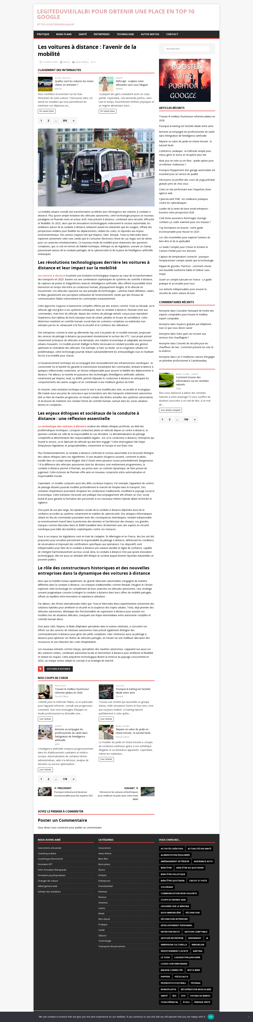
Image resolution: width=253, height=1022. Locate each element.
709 (186, 419)
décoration (193, 912)
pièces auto (181, 976)
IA (207, 938)
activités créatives (172, 848)
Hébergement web (47, 886)
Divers (101, 869)
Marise (66, 61)
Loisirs (120, 686)
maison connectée (172, 970)
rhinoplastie (168, 989)
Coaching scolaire (47, 853)
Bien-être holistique (173, 874)
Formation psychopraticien (52, 875)
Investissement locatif (174, 951)
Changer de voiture (48, 880)
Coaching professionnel (50, 858)
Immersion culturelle (174, 944)
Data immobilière (171, 912)
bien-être (166, 867)
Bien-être (103, 858)
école (186, 1002)
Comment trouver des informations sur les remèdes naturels (192, 381)
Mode (101, 913)
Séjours (102, 935)
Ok (210, 1016)
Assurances (104, 847)
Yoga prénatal (169, 1002)
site (183, 995)
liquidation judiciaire (187, 957)
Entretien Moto (170, 931)
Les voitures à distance (51, 275)
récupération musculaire (196, 989)
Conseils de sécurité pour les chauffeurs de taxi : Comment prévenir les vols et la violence (186, 347)
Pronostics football (173, 983)
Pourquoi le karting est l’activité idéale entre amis (186, 126)
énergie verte (202, 1002)
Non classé (104, 918)
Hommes (103, 902)
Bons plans (64, 34)
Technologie (125, 34)
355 (65, 120)
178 (65, 779)
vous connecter (59, 827)
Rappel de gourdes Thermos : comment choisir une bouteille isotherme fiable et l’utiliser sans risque (185, 269)
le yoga (165, 957)
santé (164, 995)
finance (102, 897)
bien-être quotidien (173, 880)
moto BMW (193, 970)
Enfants (102, 875)
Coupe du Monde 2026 (173, 899)
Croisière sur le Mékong (175, 906)
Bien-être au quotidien (190, 867)
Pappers (165, 976)
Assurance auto (203, 861)
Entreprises (102, 34)
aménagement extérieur (175, 861)
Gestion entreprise (172, 938)
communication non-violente (179, 893)
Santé (83, 34)
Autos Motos (150, 34)
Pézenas (195, 983)
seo (174, 995)
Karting (197, 951)
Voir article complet (170, 410)
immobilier (198, 944)
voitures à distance (58, 668)
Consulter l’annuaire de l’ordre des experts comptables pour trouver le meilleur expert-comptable (186, 314)
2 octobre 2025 (50, 61)
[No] (248, 1017)
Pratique (43, 34)
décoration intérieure (174, 919)
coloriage (167, 887)
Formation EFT (45, 864)
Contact (172, 34)
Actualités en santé (199, 848)
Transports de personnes (111, 946)
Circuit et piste (198, 880)
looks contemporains (174, 963)
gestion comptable (196, 931)
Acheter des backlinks (49, 891)
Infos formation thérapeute (52, 869)
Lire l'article (45, 718)
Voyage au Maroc (200, 995)
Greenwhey (194, 938)
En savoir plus (47, 111)
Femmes (102, 891)
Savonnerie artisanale (49, 847)
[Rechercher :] (187, 49)
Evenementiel (105, 886)
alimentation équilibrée (175, 855)
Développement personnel (176, 925)
